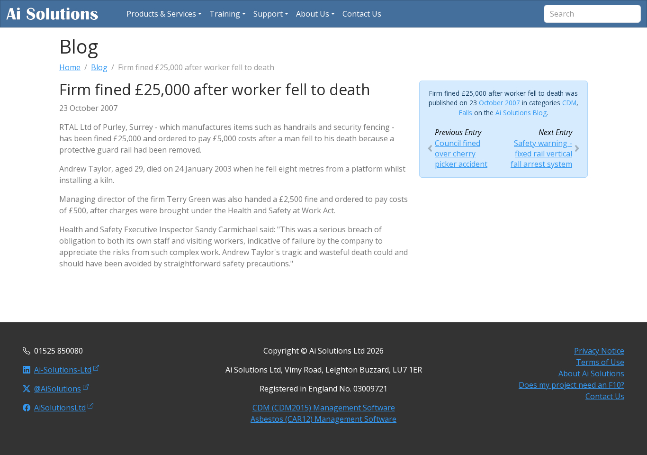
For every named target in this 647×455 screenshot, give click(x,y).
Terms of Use (600, 362)
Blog (99, 67)
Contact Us (604, 396)
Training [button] (224, 14)
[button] (164, 13)
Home (70, 67)
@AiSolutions (57, 388)
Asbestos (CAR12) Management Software (323, 419)
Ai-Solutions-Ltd (62, 369)
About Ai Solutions (591, 373)
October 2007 (499, 102)
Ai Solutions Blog (521, 112)
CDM (569, 102)
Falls (465, 112)
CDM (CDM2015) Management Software (323, 407)
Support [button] (268, 14)
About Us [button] (312, 14)
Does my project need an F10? (571, 385)
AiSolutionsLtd (60, 407)
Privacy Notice (599, 351)
